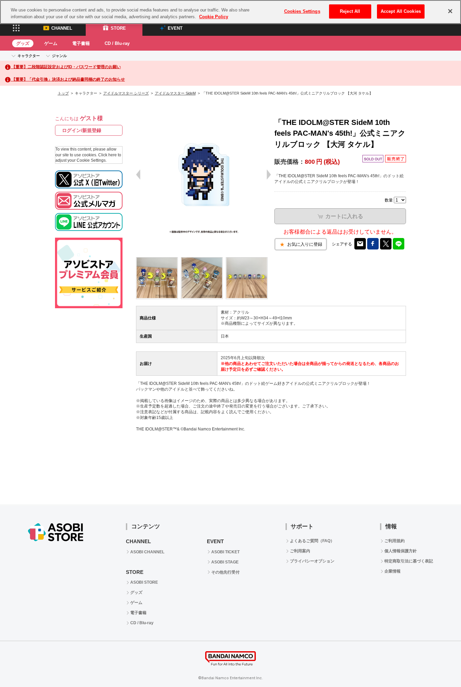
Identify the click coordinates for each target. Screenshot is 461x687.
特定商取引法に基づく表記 (408, 561)
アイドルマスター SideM (175, 93)
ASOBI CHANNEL (147, 552)
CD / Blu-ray (117, 43)
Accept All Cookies (401, 11)
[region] (230, 12)
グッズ (22, 43)
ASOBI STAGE (225, 562)
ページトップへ (439, 665)
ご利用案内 (300, 551)
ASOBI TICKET (225, 552)
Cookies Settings (302, 11)
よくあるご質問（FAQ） (312, 540)
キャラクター (29, 56)
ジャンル (59, 56)
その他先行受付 (225, 572)
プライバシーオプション (312, 561)
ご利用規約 (394, 540)
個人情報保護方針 (400, 551)
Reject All (350, 11)
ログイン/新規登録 (81, 130)
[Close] (450, 11)
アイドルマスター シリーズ (126, 93)
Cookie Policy (213, 16)
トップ (63, 93)
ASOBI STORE (144, 582)
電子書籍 (81, 43)
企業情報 (392, 571)
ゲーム (50, 43)
